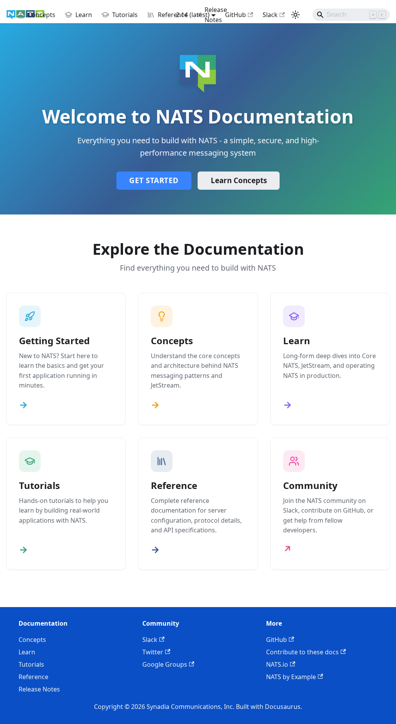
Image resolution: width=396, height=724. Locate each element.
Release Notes (39, 689)
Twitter (152, 652)
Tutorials (31, 664)
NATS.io (277, 664)
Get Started (154, 180)
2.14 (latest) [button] (193, 14)
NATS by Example (291, 677)
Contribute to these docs (302, 652)
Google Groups (164, 664)
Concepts (32, 639)
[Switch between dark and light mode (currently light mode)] (295, 15)
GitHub (235, 14)
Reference (33, 677)
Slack (270, 14)
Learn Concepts (239, 180)
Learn (27, 652)
